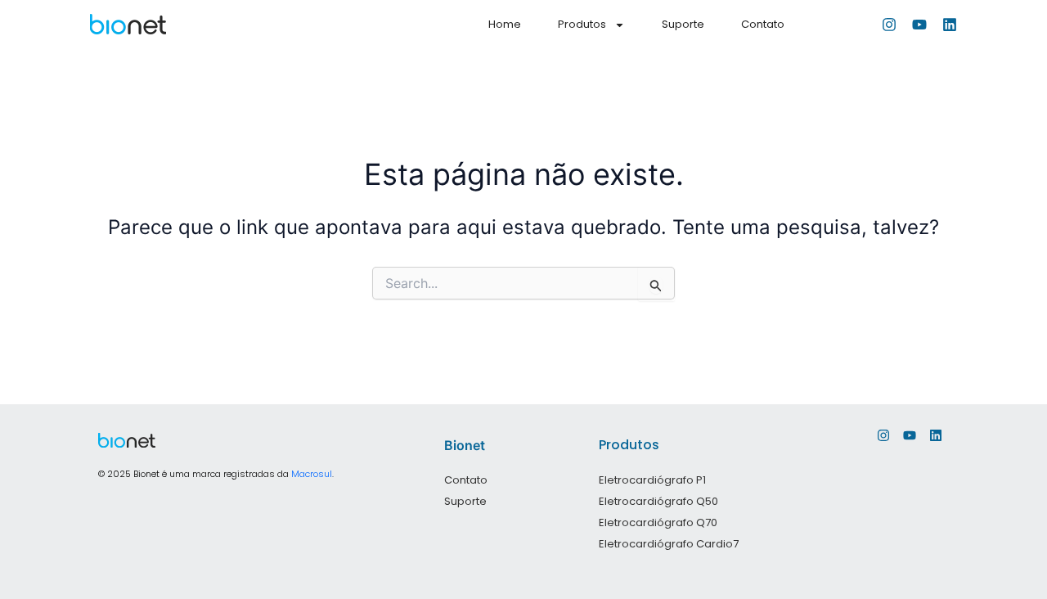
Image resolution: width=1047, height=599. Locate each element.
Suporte (683, 24)
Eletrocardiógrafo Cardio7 (669, 544)
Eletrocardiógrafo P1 (652, 480)
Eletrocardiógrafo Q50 (658, 501)
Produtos (582, 24)
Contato (762, 24)
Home (504, 24)
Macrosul (311, 473)
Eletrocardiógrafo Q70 (658, 522)
